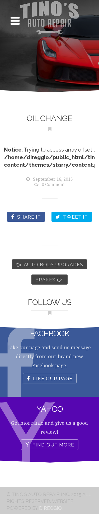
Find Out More (52, 445)
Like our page (51, 378)
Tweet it (75, 217)
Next (87, 157)
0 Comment (53, 184)
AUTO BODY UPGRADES (52, 264)
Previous (12, 157)
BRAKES (46, 279)
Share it (28, 217)
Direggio (50, 508)
